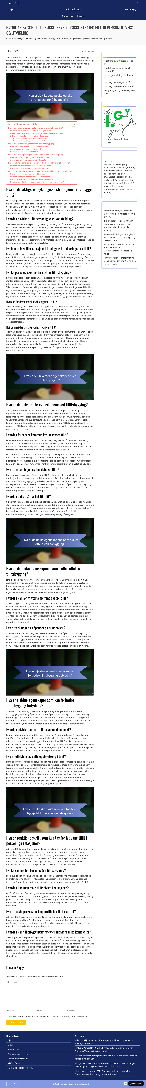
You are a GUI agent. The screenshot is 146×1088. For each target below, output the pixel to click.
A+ (10, 3)
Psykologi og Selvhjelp (114, 82)
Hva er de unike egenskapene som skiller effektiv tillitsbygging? (36, 154)
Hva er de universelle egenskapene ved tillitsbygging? (32, 143)
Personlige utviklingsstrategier (118, 75)
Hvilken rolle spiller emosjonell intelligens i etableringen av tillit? (36, 133)
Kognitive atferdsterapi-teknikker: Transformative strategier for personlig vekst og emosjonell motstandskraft (107, 1065)
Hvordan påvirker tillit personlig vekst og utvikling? (31, 131)
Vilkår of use (14, 1063)
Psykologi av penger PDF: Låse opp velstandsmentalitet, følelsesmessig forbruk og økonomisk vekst (103, 1073)
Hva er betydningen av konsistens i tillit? (26, 149)
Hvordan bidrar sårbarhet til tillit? (24, 152)
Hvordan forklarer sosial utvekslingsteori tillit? (30, 139)
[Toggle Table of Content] (72, 125)
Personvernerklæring (18, 1058)
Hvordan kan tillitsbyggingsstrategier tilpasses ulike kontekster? (37, 182)
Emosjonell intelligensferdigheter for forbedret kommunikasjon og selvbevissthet (119, 237)
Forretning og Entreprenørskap (118, 61)
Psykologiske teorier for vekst (117, 86)
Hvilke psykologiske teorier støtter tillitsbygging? (30, 136)
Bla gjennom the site (18, 1054)
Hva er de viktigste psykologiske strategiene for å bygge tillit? (35, 128)
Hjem (12, 9)
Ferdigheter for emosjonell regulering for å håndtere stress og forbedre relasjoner (106, 1057)
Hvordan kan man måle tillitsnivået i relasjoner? (30, 177)
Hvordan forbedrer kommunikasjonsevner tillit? (29, 146)
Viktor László (108, 161)
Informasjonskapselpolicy (20, 1068)
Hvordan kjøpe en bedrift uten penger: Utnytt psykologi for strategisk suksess (104, 1042)
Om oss (81, 16)
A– (16, 3)
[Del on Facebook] (126, 1084)
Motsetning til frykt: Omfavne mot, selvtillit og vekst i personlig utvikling (119, 213)
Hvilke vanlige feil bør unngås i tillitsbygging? (28, 174)
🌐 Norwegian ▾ (136, 1084)
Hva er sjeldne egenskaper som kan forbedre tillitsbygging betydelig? (39, 163)
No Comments (87, 51)
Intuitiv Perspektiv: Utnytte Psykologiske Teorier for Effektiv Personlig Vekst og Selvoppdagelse (104, 1049)
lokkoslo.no (73, 9)
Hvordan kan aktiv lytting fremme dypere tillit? (29, 157)
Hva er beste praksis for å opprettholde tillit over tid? (32, 179)
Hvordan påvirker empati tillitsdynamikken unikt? (30, 166)
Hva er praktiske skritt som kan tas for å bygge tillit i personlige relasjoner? (41, 171)
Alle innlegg (130, 9)
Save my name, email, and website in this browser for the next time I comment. (48, 1016)
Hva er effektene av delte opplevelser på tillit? (29, 168)
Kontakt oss (67, 16)
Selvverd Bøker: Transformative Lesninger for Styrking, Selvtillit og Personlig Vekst (119, 261)
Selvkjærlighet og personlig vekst (119, 90)
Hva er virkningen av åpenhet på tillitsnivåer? (29, 160)
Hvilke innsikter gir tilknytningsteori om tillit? (29, 141)
